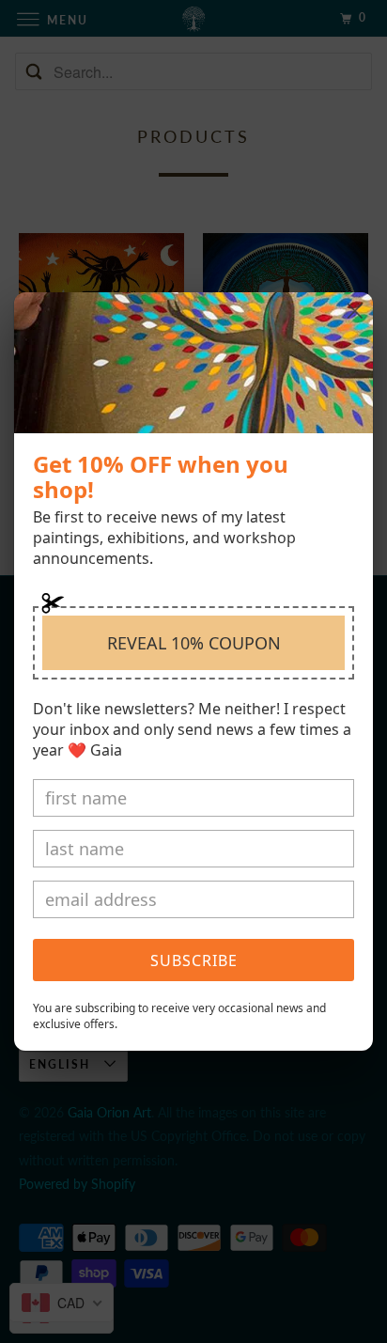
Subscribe (194, 960)
